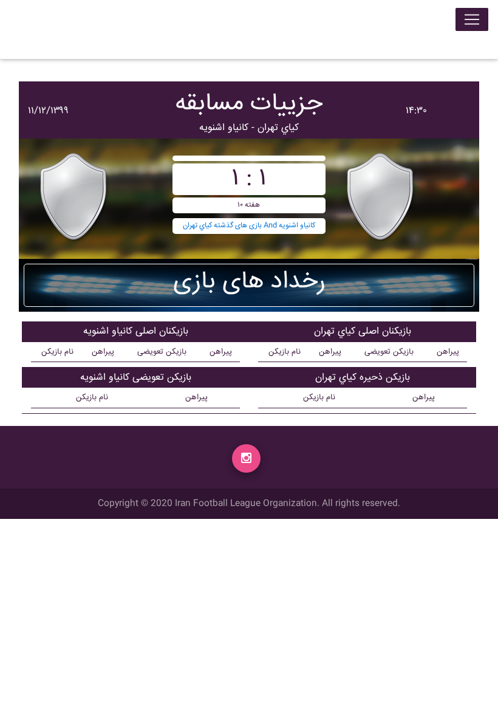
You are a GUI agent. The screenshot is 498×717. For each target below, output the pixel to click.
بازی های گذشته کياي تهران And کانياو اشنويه (249, 226)
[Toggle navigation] (471, 19)
